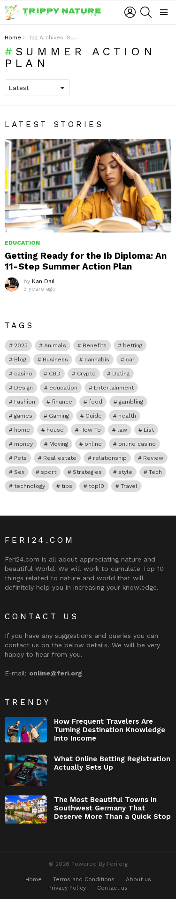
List (149, 430)
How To (90, 430)
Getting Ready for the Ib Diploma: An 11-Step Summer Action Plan (86, 261)
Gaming (59, 415)
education (63, 387)
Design (23, 387)
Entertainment (114, 387)
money (23, 444)
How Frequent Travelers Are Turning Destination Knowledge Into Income (109, 729)
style (125, 472)
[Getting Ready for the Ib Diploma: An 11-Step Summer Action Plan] (88, 185)
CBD (55, 373)
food (95, 401)
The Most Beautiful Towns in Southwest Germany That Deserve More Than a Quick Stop (112, 808)
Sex (19, 472)
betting (132, 345)
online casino (137, 444)
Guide (93, 415)
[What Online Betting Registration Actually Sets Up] (26, 771)
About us (138, 879)
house (55, 430)
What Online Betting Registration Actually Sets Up (112, 763)
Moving (58, 444)
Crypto (86, 373)
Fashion (24, 401)
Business (55, 359)
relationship (110, 458)
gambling (131, 401)
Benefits (95, 345)
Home (33, 879)
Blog (20, 359)
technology (29, 486)
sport (48, 472)
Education (22, 243)
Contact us (112, 887)
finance (62, 401)
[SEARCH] (146, 12)
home (22, 430)
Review (153, 458)
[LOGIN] (130, 12)
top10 (96, 486)
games (23, 415)
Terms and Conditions (84, 879)
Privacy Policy (67, 887)
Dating (121, 373)
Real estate (60, 458)
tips (66, 486)
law (122, 430)
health (127, 415)
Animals (55, 345)
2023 (21, 345)
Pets (20, 458)
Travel (129, 486)
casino (23, 373)
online (93, 444)
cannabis (96, 359)
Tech (155, 472)
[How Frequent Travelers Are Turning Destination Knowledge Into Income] (26, 729)
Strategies (87, 472)
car (130, 359)
